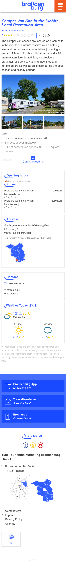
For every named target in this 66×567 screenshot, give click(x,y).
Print (11, 542)
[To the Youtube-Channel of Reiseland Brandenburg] (41, 445)
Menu (60, 9)
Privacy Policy (13, 519)
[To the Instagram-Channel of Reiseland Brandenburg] (33, 445)
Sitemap (10, 523)
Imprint (9, 515)
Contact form (13, 511)
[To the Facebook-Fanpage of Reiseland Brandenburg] (25, 445)
